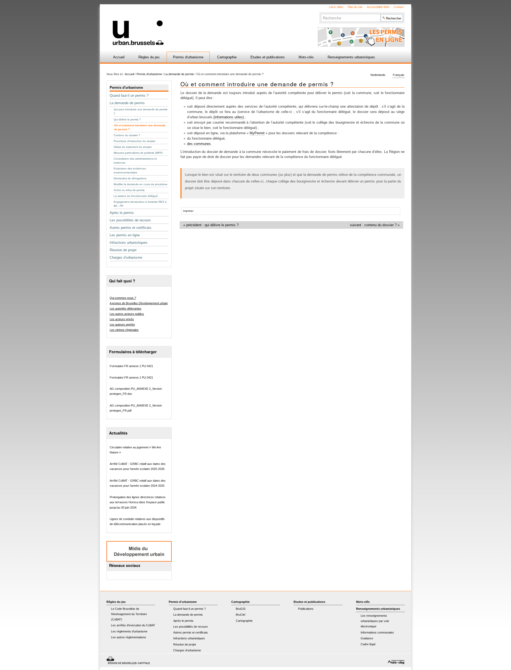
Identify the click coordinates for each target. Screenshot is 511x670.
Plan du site (355, 7)
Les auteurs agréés (122, 324)
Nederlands (377, 75)
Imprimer (188, 210)
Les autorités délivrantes (125, 308)
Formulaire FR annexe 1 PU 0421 (131, 366)
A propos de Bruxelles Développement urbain (139, 303)
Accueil (119, 57)
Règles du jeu (148, 57)
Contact (399, 7)
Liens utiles (336, 7)
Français (398, 75)
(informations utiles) (228, 117)
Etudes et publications (267, 57)
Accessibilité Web (378, 7)
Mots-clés (306, 57)
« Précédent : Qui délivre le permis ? (210, 225)
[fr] (192, 25)
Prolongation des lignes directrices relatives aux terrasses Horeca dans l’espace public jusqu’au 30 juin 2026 (138, 502)
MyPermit (257, 133)
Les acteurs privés (122, 319)
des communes (199, 144)
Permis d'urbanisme (188, 57)
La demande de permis (179, 74)
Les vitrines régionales (124, 329)
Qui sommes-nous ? (123, 297)
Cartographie (227, 57)
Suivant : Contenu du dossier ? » (374, 225)
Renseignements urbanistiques (351, 57)
